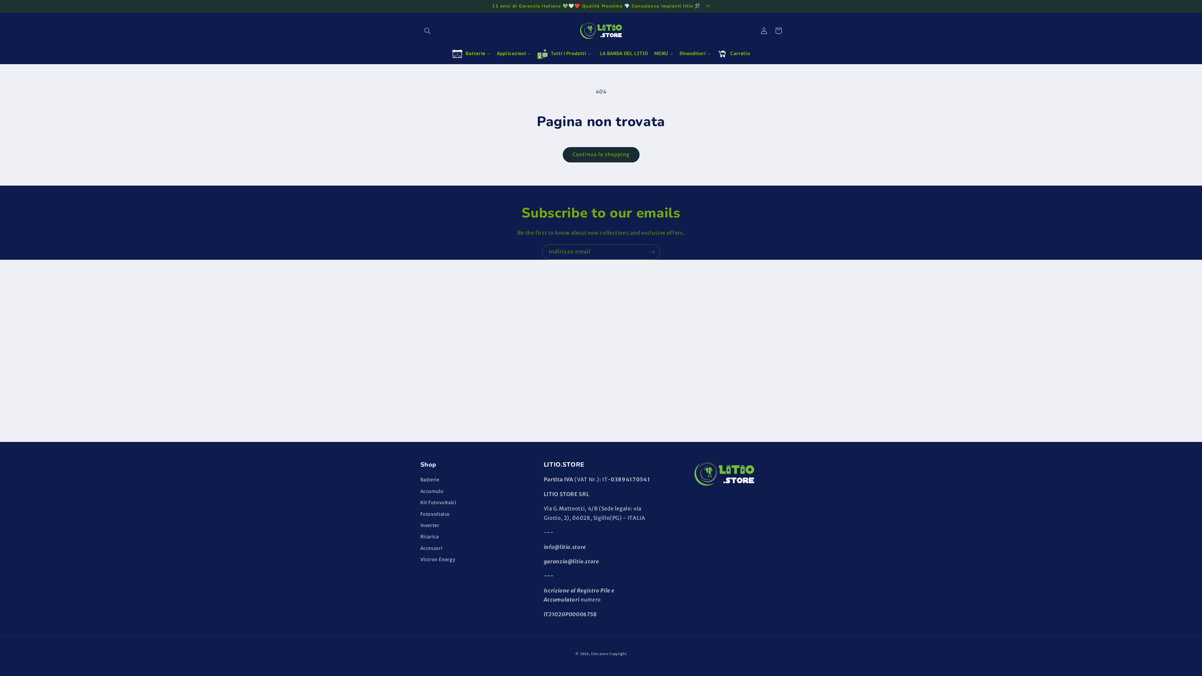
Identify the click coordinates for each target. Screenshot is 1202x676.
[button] (427, 30)
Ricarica (429, 537)
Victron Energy (437, 559)
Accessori (431, 548)
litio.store (599, 654)
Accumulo (432, 491)
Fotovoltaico (435, 514)
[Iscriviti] (652, 252)
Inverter (429, 525)
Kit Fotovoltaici (438, 502)
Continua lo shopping (601, 154)
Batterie (429, 480)
